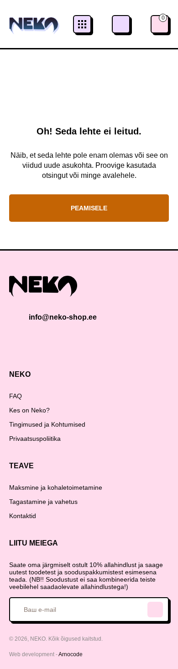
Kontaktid (22, 515)
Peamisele (89, 208)
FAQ (15, 396)
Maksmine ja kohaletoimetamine (55, 487)
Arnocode (70, 654)
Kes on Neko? (29, 410)
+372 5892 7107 (121, 24)
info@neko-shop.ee (63, 317)
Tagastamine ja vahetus (43, 501)
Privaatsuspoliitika (35, 438)
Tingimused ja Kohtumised (47, 424)
